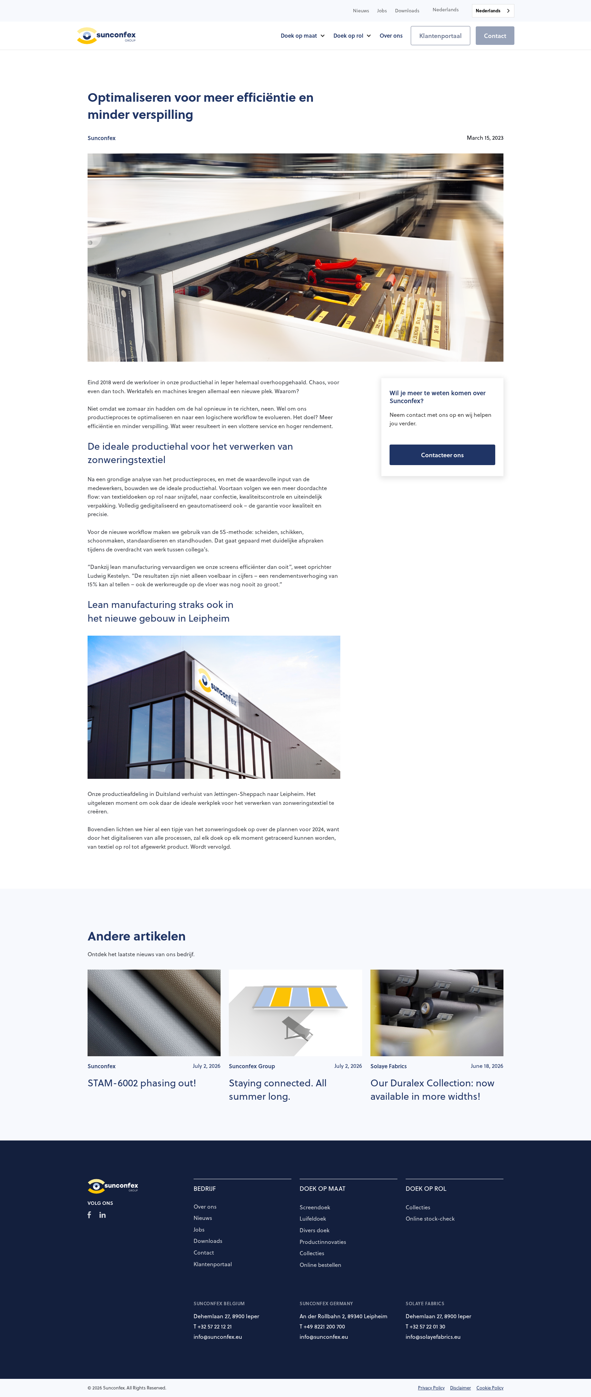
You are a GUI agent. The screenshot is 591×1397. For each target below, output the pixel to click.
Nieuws (203, 1218)
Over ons (205, 1207)
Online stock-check (430, 1219)
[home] (106, 36)
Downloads (208, 1241)
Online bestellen (320, 1265)
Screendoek (315, 1208)
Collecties (312, 1253)
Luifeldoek (313, 1219)
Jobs (199, 1230)
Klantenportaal (440, 35)
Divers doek (314, 1230)
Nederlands (488, 10)
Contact (495, 35)
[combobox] (493, 10)
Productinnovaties (323, 1242)
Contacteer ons (442, 454)
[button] (446, 9)
